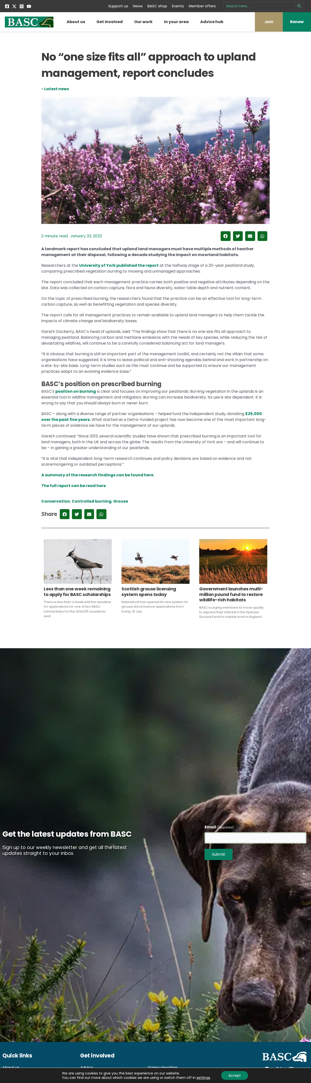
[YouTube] (29, 6)
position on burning (75, 391)
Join (268, 22)
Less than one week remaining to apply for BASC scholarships (77, 591)
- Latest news (55, 89)
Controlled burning (92, 501)
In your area (176, 22)
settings (203, 1077)
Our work (143, 22)
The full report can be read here (73, 485)
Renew (297, 22)
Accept (234, 1075)
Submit (218, 854)
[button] (226, 236)
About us (76, 22)
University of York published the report (119, 265)
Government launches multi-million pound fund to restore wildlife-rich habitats (231, 594)
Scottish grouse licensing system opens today (148, 591)
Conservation (55, 501)
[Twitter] (14, 6)
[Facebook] (7, 6)
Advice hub (211, 22)
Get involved (109, 22)
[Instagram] (21, 6)
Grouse (120, 501)
